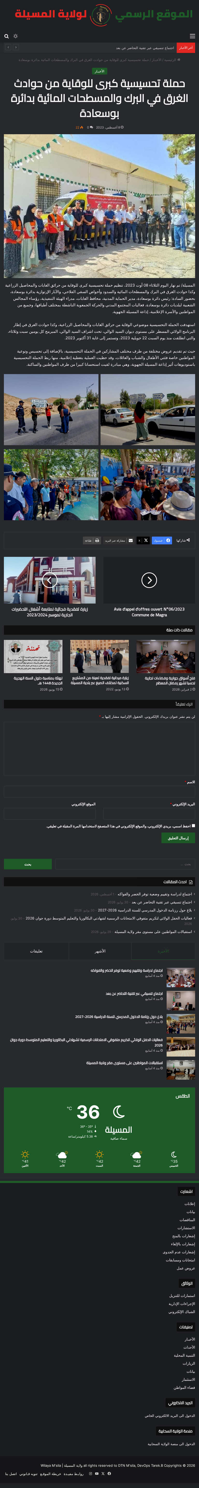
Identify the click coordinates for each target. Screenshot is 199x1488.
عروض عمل (186, 1268)
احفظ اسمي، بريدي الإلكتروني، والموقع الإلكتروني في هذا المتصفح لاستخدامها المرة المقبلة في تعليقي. (118, 826)
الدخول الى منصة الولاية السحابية (171, 1444)
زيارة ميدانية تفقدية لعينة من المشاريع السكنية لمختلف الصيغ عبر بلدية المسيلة (100, 680)
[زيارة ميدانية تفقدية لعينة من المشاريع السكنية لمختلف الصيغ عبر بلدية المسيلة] (99, 656)
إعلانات (189, 1204)
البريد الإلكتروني (182, 804)
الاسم (189, 782)
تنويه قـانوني (28, 1474)
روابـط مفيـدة (73, 1474)
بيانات (191, 1212)
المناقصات (187, 1220)
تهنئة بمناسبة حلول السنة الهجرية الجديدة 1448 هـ (38, 680)
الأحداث (189, 1347)
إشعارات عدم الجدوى (179, 1252)
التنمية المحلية (184, 1355)
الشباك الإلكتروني (181, 1312)
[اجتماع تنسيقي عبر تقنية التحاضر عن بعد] (181, 1000)
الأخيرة (163, 951)
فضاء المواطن (184, 1387)
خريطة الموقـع (50, 1474)
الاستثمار (188, 1379)
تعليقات (36, 951)
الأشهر (100, 951)
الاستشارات (186, 1228)
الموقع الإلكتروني (84, 804)
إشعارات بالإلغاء (183, 1244)
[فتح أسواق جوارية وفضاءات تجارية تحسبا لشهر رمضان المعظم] (166, 656)
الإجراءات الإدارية (182, 1304)
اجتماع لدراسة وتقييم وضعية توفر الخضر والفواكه (155, 894)
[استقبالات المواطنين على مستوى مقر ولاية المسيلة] (181, 1070)
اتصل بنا (11, 1474)
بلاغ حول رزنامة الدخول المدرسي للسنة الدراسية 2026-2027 (145, 910)
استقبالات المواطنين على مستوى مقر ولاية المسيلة (153, 932)
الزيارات (189, 1363)
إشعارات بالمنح (183, 1236)
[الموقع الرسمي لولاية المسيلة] (100, 15)
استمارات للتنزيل (182, 1296)
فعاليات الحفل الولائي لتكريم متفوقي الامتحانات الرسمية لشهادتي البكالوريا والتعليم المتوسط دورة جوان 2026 (109, 918)
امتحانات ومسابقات (180, 1260)
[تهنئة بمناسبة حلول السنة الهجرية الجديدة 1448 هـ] (33, 656)
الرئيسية (170, 60)
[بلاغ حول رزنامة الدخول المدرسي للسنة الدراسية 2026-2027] (181, 1023)
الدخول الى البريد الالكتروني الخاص (170, 1415)
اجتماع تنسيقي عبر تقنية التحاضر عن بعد (145, 48)
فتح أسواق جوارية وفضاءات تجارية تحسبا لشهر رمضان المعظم (170, 680)
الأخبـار (156, 60)
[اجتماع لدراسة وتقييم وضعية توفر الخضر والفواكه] (181, 977)
